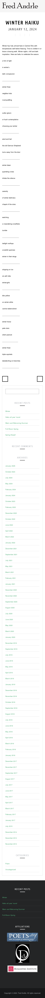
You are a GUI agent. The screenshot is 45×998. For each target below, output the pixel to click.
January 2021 (10, 584)
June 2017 (9, 791)
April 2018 (9, 737)
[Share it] (27, 35)
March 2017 (9, 808)
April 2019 (9, 672)
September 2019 (11, 649)
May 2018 (8, 731)
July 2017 (8, 785)
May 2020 (8, 625)
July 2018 (8, 720)
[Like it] (17, 35)
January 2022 (10, 542)
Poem (7, 863)
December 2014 (11, 832)
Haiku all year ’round (12, 417)
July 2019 (8, 655)
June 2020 (9, 619)
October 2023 (10, 501)
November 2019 (11, 643)
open (41, 6)
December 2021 (11, 548)
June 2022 (9, 525)
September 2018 (11, 708)
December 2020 (11, 590)
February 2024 (10, 489)
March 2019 (9, 678)
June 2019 (9, 661)
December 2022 (11, 513)
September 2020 (11, 602)
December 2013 (11, 838)
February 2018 (10, 749)
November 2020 (11, 596)
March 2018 (9, 743)
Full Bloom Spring (11, 429)
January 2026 (10, 466)
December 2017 (11, 761)
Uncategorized (10, 869)
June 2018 (9, 726)
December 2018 (11, 690)
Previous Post (5, 379)
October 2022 (10, 519)
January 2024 (10, 495)
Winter (7, 411)
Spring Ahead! (10, 435)
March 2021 (9, 572)
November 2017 (11, 767)
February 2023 (10, 507)
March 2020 (9, 631)
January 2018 (10, 755)
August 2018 (9, 714)
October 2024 (10, 472)
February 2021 (10, 578)
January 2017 (10, 820)
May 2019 (8, 666)
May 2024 (8, 483)
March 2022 (9, 537)
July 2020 (8, 613)
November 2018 (11, 696)
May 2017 (8, 796)
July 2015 (8, 826)
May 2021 (8, 566)
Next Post (40, 379)
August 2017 (9, 779)
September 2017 (11, 773)
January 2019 (10, 684)
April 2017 (9, 802)
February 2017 (10, 814)
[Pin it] (31, 35)
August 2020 (9, 607)
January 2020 (10, 637)
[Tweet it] (22, 35)
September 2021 (11, 554)
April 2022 (9, 531)
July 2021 (8, 560)
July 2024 (8, 477)
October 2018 (10, 702)
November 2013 (11, 844)
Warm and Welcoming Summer (16, 423)
